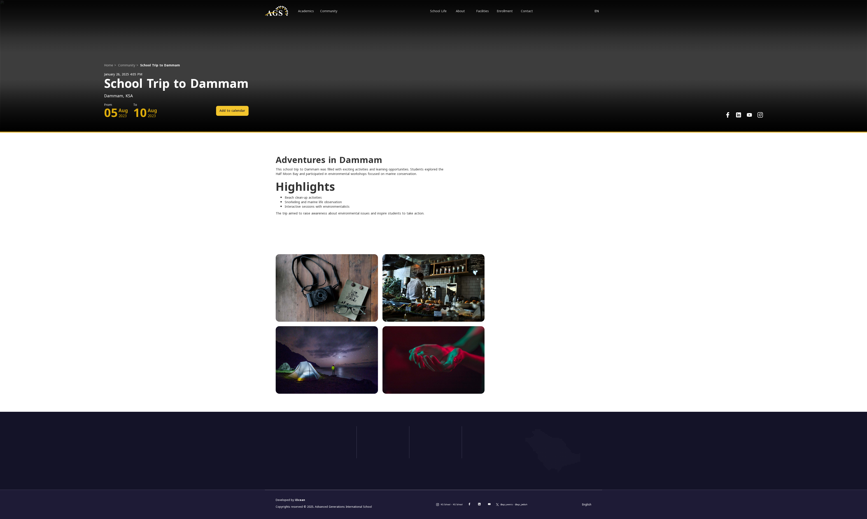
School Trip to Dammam (160, 65)
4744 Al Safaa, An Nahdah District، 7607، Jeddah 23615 (318, 470)
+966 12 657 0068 (310, 452)
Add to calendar (232, 111)
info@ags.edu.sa (309, 460)
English (586, 504)
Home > (110, 65)
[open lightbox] (327, 288)
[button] (596, 11)
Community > (128, 65)
